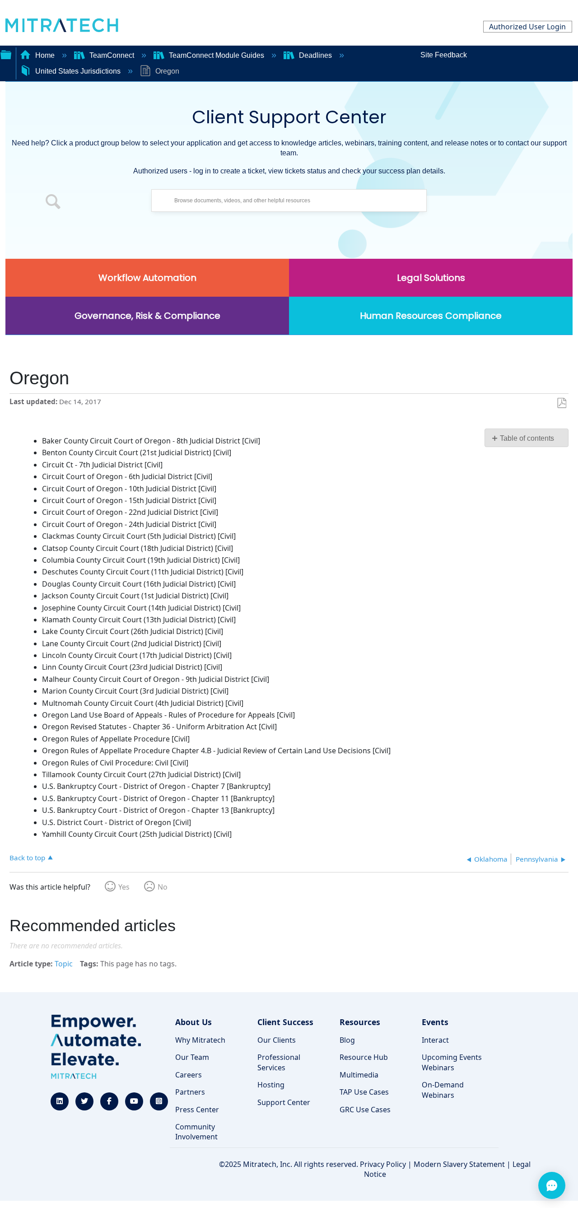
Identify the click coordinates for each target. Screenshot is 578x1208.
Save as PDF (561, 403)
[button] (53, 202)
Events (435, 1022)
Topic (64, 964)
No (163, 887)
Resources (360, 1022)
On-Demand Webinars (443, 1090)
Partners (190, 1092)
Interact (435, 1040)
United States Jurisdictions (77, 71)
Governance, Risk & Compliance (147, 315)
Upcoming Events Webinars (452, 1062)
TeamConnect (112, 55)
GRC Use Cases (365, 1110)
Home (44, 55)
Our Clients (276, 1040)
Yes (124, 887)
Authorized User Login (527, 27)
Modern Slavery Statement (459, 1164)
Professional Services (278, 1062)
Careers (188, 1075)
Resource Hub (364, 1057)
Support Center (283, 1102)
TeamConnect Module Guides (216, 55)
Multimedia (359, 1075)
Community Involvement (196, 1132)
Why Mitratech (200, 1040)
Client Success (285, 1022)
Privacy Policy (383, 1164)
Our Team (192, 1057)
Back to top (27, 857)
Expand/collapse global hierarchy (6, 54)
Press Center (197, 1110)
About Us (193, 1022)
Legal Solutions (431, 277)
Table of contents (527, 438)
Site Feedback (443, 55)
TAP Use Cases (364, 1092)
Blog (347, 1040)
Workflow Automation (147, 277)
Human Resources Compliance (431, 315)
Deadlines (315, 55)
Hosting (270, 1085)
